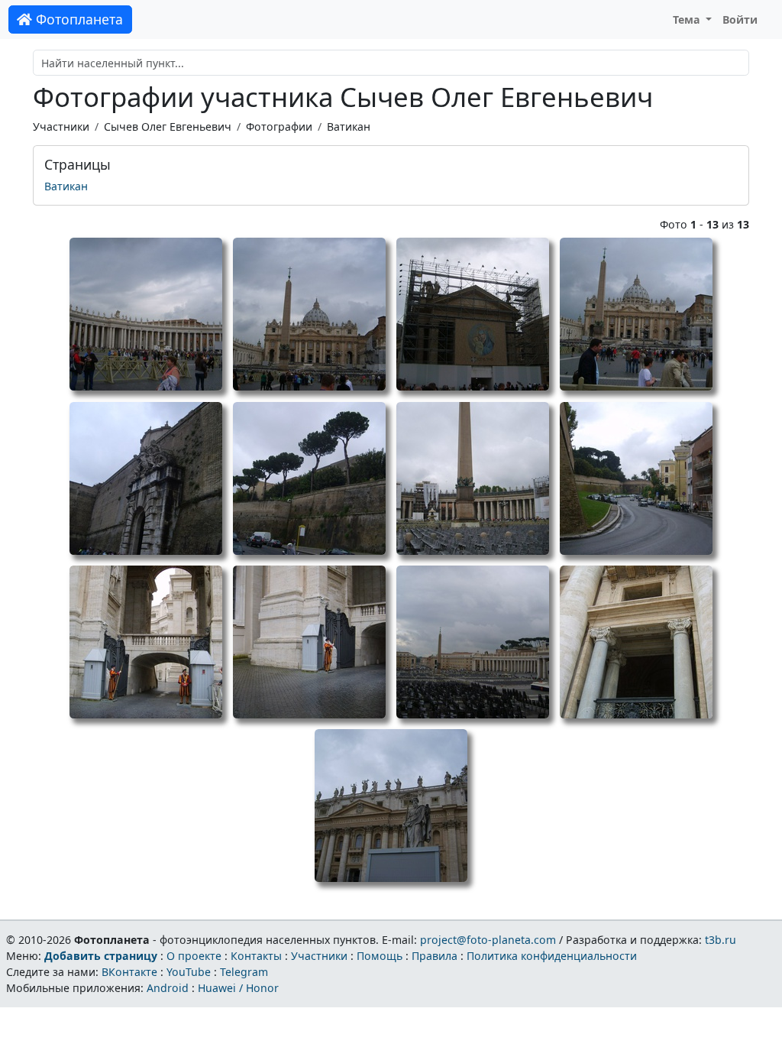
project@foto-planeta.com (488, 939)
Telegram (244, 972)
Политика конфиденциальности (552, 955)
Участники (61, 126)
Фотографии (279, 126)
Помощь (379, 955)
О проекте (193, 955)
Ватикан (348, 126)
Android (168, 988)
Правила (434, 955)
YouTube (188, 972)
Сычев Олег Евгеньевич (167, 126)
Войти (740, 19)
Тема (688, 19)
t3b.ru (720, 939)
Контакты (256, 955)
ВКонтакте (129, 972)
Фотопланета (77, 19)
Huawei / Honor (238, 988)
